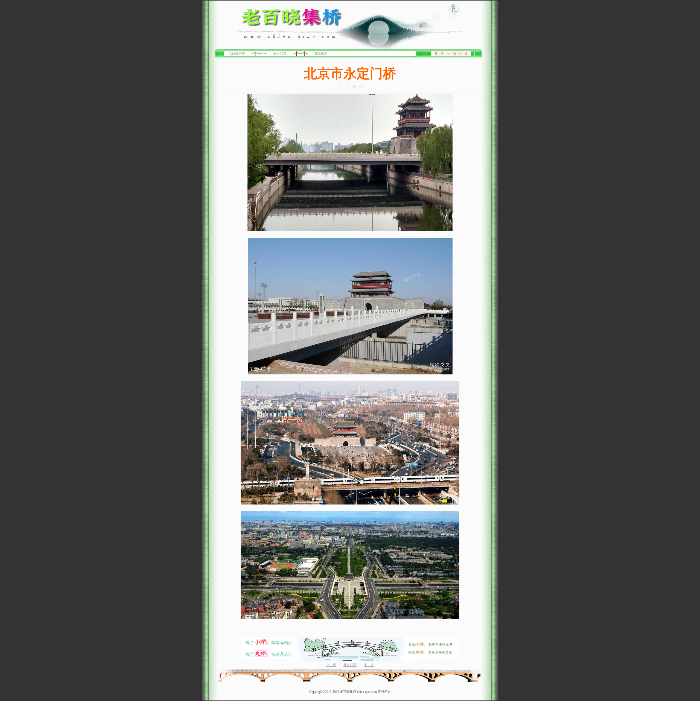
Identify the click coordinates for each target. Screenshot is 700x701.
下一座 (369, 665)
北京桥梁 (321, 53)
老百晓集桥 (237, 53)
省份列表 (279, 53)
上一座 (331, 665)
